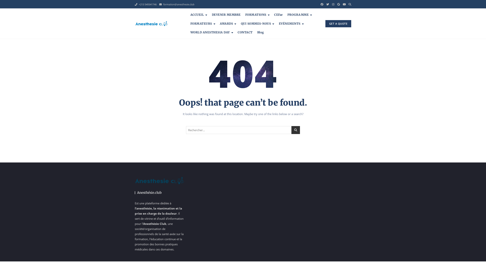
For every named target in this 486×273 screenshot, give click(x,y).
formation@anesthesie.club (178, 4)
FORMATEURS (201, 23)
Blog (260, 32)
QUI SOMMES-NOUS (256, 23)
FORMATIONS (255, 14)
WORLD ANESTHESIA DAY (210, 32)
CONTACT (245, 32)
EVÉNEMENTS (290, 23)
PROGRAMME (298, 14)
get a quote (338, 23)
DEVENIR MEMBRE (226, 14)
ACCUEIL (197, 14)
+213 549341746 (147, 4)
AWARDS (226, 23)
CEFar (278, 14)
